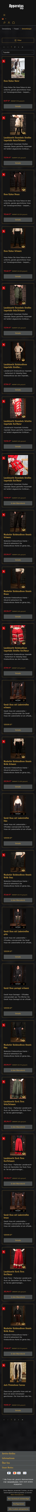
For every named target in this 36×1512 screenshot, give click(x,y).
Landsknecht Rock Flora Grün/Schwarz (14, 1103)
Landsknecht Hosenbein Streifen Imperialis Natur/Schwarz (17, 139)
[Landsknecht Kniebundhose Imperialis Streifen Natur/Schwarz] (18, 352)
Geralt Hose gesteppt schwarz (16, 988)
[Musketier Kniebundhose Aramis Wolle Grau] (18, 862)
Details (18, 106)
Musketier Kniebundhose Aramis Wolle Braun (17, 1329)
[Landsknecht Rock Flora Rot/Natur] (18, 1259)
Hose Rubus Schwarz (13, 251)
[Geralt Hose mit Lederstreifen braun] (18, 1202)
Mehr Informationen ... (18, 1494)
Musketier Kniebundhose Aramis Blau (17, 1046)
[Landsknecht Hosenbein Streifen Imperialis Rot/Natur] (18, 465)
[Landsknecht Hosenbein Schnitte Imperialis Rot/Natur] (18, 408)
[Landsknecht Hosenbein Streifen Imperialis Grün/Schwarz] (18, 295)
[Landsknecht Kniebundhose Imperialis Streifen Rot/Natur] (18, 635)
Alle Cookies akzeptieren (18, 1509)
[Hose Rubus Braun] (18, 181)
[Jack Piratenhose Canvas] (18, 1372)
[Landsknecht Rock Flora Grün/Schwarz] (18, 1089)
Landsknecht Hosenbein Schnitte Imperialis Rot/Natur (18, 422)
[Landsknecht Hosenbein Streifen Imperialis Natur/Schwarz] (18, 125)
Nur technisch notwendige (18, 1499)
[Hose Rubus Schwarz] (18, 238)
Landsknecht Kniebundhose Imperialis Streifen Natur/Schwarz (15, 366)
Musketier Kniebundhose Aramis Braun (17, 592)
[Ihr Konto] (9, 22)
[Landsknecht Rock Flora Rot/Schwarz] (18, 1145)
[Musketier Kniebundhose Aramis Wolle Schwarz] (18, 748)
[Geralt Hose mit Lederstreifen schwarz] (18, 692)
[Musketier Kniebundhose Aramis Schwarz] (18, 522)
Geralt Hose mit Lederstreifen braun (16, 1216)
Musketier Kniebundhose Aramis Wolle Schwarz (17, 762)
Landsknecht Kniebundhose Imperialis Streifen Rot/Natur (16, 649)
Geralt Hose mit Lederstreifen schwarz (16, 706)
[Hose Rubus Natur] (18, 68)
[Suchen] (4, 22)
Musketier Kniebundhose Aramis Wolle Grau (17, 876)
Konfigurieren (18, 1504)
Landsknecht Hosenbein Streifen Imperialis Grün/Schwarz (17, 309)
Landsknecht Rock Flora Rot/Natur (14, 1273)
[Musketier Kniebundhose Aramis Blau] (18, 1032)
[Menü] (4, 15)
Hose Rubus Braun (12, 194)
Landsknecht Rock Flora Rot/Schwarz (14, 1159)
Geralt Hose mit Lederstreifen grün (16, 932)
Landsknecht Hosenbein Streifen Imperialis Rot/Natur (17, 479)
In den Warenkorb (18, 503)
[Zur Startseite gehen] (18, 6)
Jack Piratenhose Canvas (14, 1385)
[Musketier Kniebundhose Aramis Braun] (18, 578)
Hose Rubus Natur (11, 81)
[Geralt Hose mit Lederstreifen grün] (18, 919)
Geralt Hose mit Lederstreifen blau (16, 819)
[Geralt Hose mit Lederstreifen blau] (18, 805)
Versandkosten (12, 1482)
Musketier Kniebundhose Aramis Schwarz (17, 536)
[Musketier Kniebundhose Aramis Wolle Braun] (18, 1315)
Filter (19, 40)
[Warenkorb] (13, 22)
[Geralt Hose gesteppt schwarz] (18, 975)
